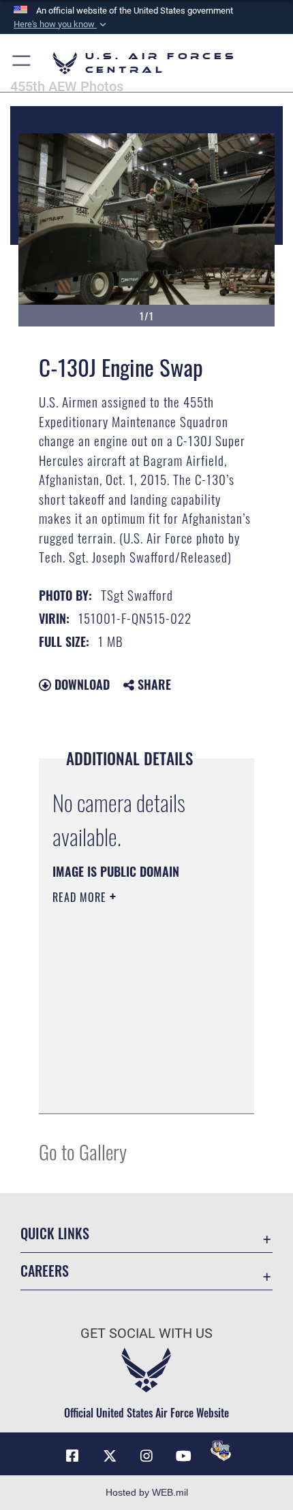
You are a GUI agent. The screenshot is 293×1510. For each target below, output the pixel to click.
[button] (61, 24)
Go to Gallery (83, 1151)
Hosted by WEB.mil (147, 1492)
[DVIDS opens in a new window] (221, 1451)
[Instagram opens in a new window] (146, 1456)
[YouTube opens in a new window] (183, 1456)
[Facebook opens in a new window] (72, 1456)
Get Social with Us (146, 1333)
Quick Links (54, 1233)
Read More (81, 897)
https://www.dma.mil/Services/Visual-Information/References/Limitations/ (135, 1088)
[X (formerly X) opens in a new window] (109, 1456)
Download (80, 684)
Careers (44, 1271)
